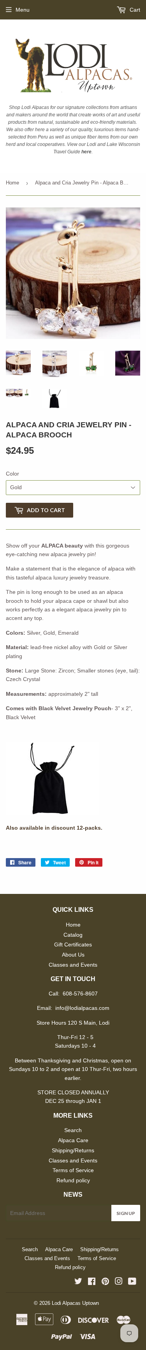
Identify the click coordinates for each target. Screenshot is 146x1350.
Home (12, 183)
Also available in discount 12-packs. (54, 828)
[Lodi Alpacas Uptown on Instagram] (119, 1282)
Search (73, 1130)
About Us (73, 954)
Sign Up (125, 1213)
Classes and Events (73, 965)
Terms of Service (73, 1170)
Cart (134, 10)
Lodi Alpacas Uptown (75, 1303)
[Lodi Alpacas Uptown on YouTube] (132, 1282)
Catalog (73, 935)
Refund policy (73, 1180)
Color (12, 473)
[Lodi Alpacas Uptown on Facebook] (92, 1282)
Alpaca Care (73, 1140)
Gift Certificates (73, 944)
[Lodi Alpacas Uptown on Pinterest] (105, 1282)
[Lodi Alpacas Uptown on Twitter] (78, 1282)
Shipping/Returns (73, 1150)
